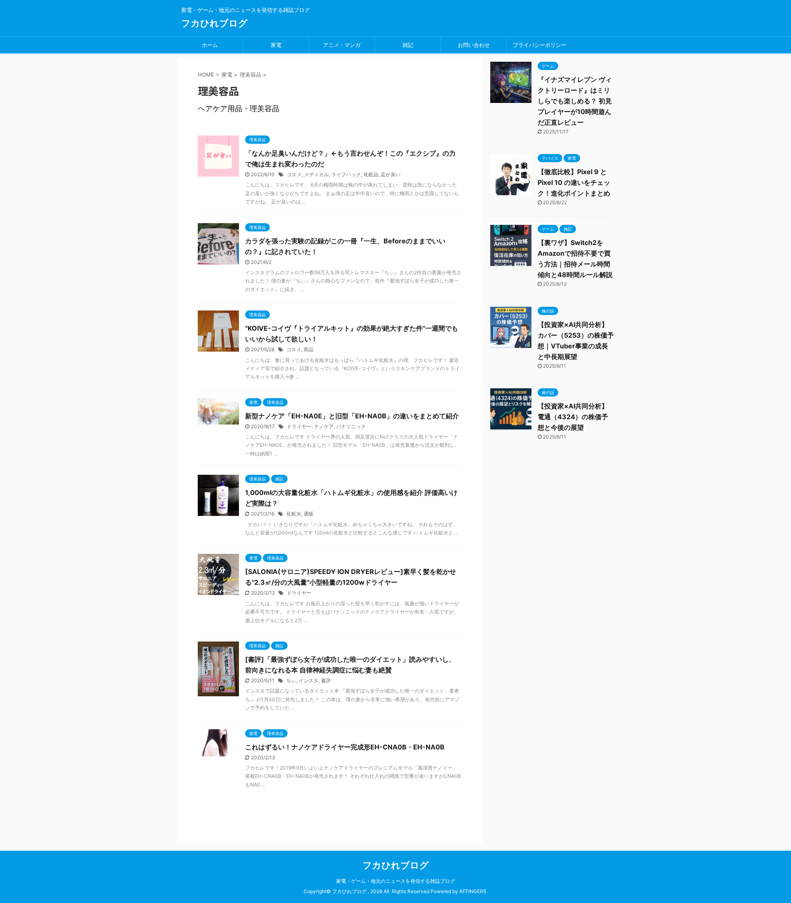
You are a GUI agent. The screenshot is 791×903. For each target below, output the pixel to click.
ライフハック (346, 174)
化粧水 (293, 514)
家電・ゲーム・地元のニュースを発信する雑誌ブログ (395, 881)
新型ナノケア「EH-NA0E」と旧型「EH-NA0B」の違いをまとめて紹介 (352, 416)
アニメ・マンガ (341, 45)
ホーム (210, 45)
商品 (309, 349)
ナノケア (324, 426)
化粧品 (370, 174)
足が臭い (390, 174)
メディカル (316, 174)
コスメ (294, 174)
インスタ (308, 680)
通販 (309, 514)
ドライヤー (299, 426)
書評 (326, 680)
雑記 (408, 45)
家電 (276, 45)
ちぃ (291, 680)
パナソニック (351, 426)
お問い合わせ (474, 45)
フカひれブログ (214, 23)
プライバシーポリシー (539, 45)
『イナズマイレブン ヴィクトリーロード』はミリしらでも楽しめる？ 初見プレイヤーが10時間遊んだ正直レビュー (575, 100)
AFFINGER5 (472, 891)
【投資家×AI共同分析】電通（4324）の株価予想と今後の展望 (573, 417)
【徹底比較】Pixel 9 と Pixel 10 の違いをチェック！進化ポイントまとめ (574, 182)
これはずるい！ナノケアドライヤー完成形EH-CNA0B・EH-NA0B (345, 747)
